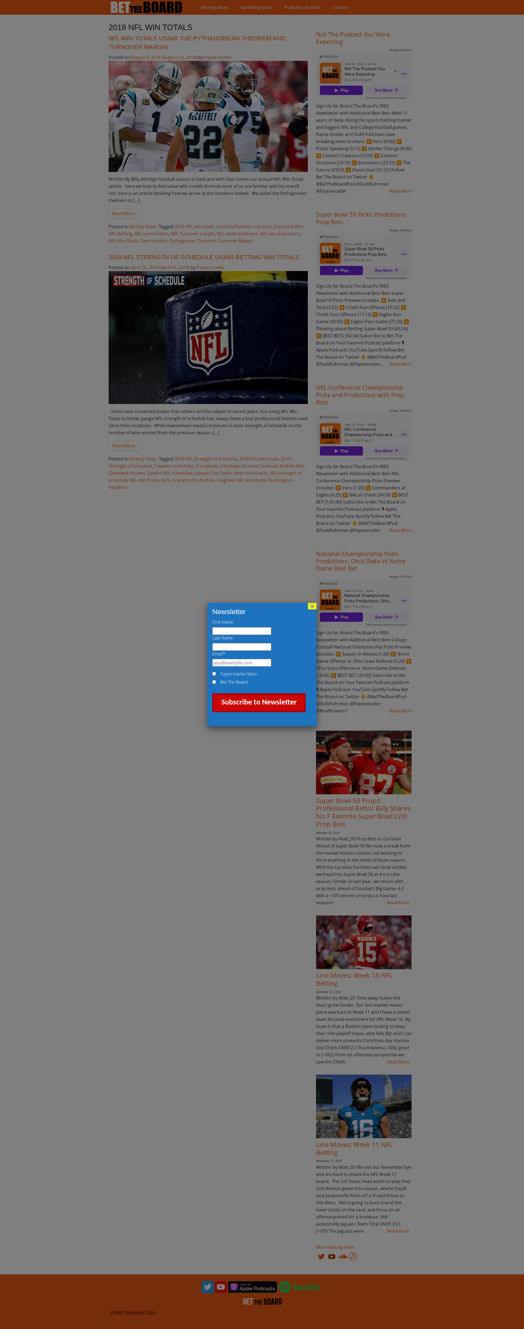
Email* (218, 654)
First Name (222, 622)
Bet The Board (234, 682)
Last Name (222, 638)
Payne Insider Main (238, 674)
